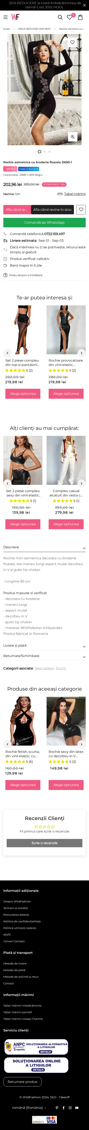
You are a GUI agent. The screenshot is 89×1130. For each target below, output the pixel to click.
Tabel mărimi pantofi (17, 1012)
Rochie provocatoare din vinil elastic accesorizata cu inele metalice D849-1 (66, 362)
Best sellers (44, 668)
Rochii (61, 668)
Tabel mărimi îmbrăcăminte (22, 1005)
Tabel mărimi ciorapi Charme (23, 1018)
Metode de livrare (15, 963)
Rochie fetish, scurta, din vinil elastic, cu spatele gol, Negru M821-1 (22, 754)
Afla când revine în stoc (18, 210)
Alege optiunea (23, 394)
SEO (53, 1097)
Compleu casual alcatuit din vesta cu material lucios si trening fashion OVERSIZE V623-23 (66, 493)
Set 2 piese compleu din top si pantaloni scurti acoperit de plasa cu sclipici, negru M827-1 (22, 362)
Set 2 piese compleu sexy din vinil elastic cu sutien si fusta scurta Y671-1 (23, 493)
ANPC (7, 934)
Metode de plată (14, 970)
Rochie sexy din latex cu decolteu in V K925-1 (66, 754)
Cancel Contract (14, 941)
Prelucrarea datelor (16, 914)
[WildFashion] (15, 17)
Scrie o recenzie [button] (45, 843)
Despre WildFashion (17, 901)
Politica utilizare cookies (19, 928)
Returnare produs (22, 1082)
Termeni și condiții (15, 908)
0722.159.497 (54, 234)
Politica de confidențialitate (22, 921)
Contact (8, 983)
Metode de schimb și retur (20, 976)
